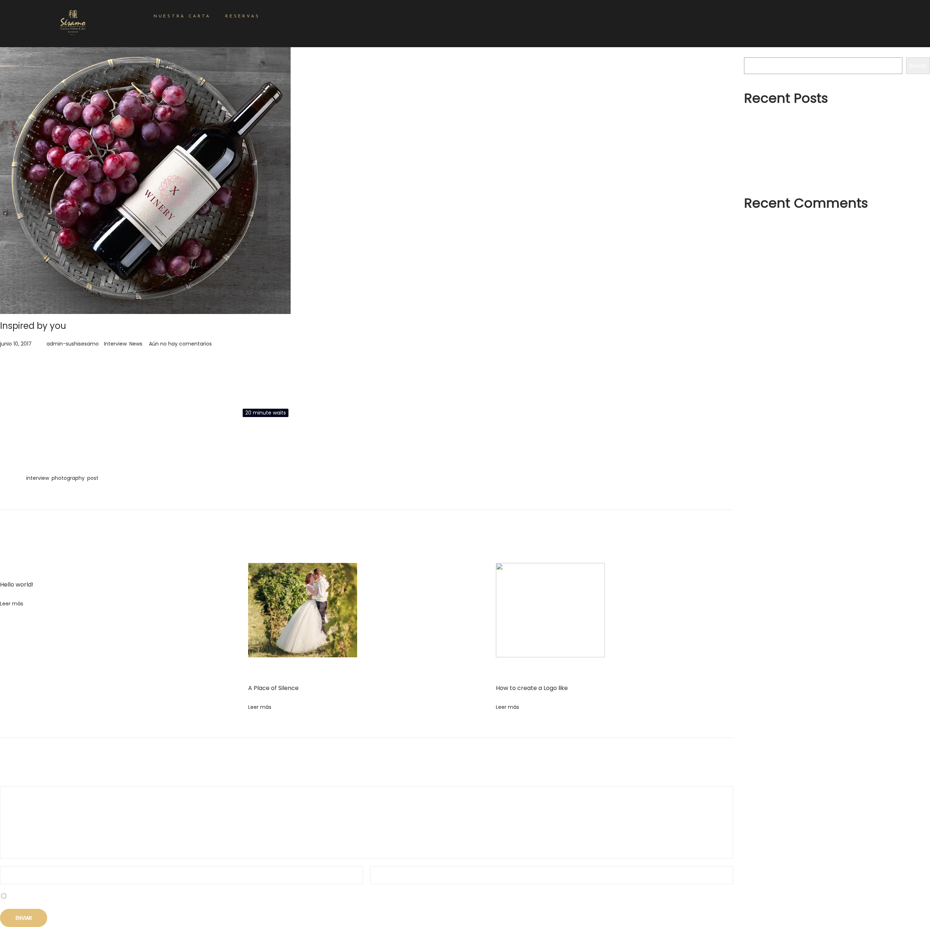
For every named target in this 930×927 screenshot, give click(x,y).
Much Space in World (770, 172)
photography (68, 478)
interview (37, 478)
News (135, 343)
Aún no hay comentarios (180, 343)
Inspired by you (33, 326)
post (92, 478)
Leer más (11, 603)
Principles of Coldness (771, 159)
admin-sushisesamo (72, 343)
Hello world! (16, 584)
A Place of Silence (273, 688)
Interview (115, 343)
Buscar (752, 52)
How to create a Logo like (532, 688)
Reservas (242, 16)
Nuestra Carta (182, 16)
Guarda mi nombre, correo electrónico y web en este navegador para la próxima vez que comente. (135, 896)
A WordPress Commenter (783, 225)
